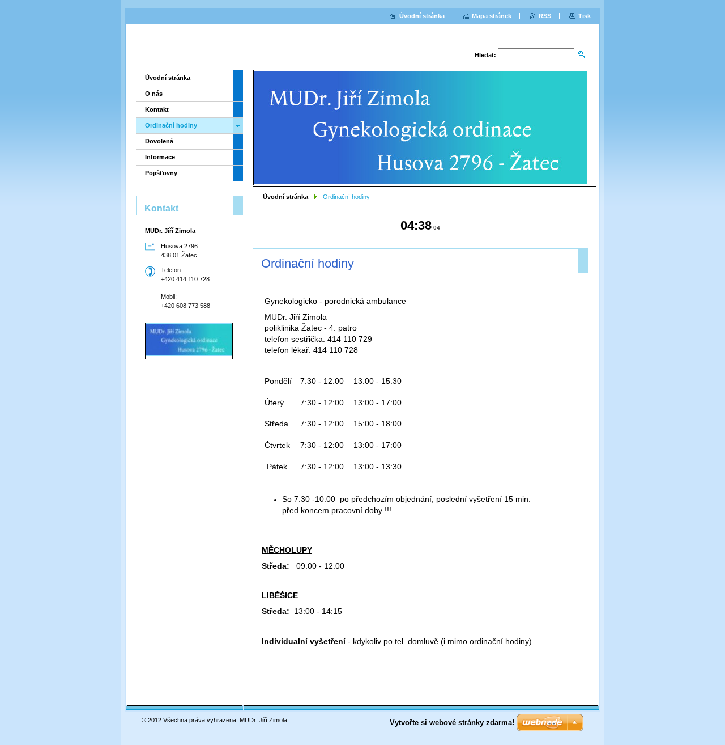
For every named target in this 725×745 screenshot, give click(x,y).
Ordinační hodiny (171, 125)
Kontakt (157, 109)
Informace (160, 157)
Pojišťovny (161, 173)
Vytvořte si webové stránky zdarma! (452, 722)
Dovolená (159, 141)
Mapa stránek (491, 15)
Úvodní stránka (285, 196)
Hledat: (485, 55)
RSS (545, 15)
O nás (154, 93)
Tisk (584, 15)
